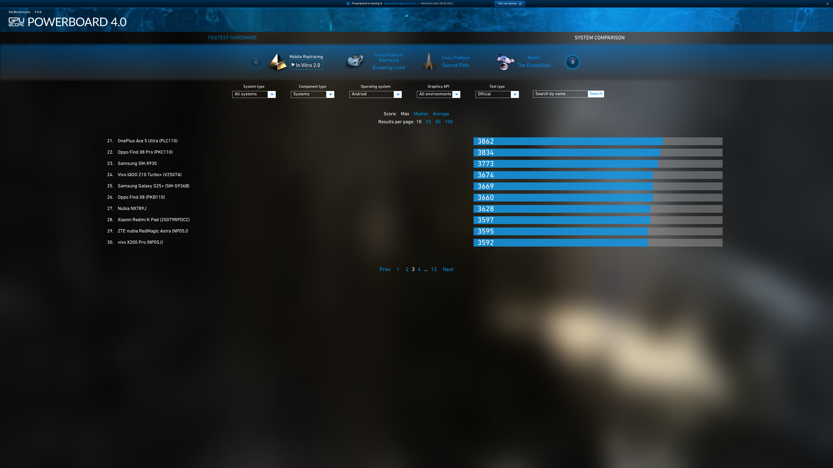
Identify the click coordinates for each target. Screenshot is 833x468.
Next (448, 269)
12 (434, 269)
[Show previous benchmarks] (256, 62)
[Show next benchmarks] (572, 62)
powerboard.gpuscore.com (400, 3)
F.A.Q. (38, 12)
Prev (385, 269)
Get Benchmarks (19, 12)
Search (596, 94)
